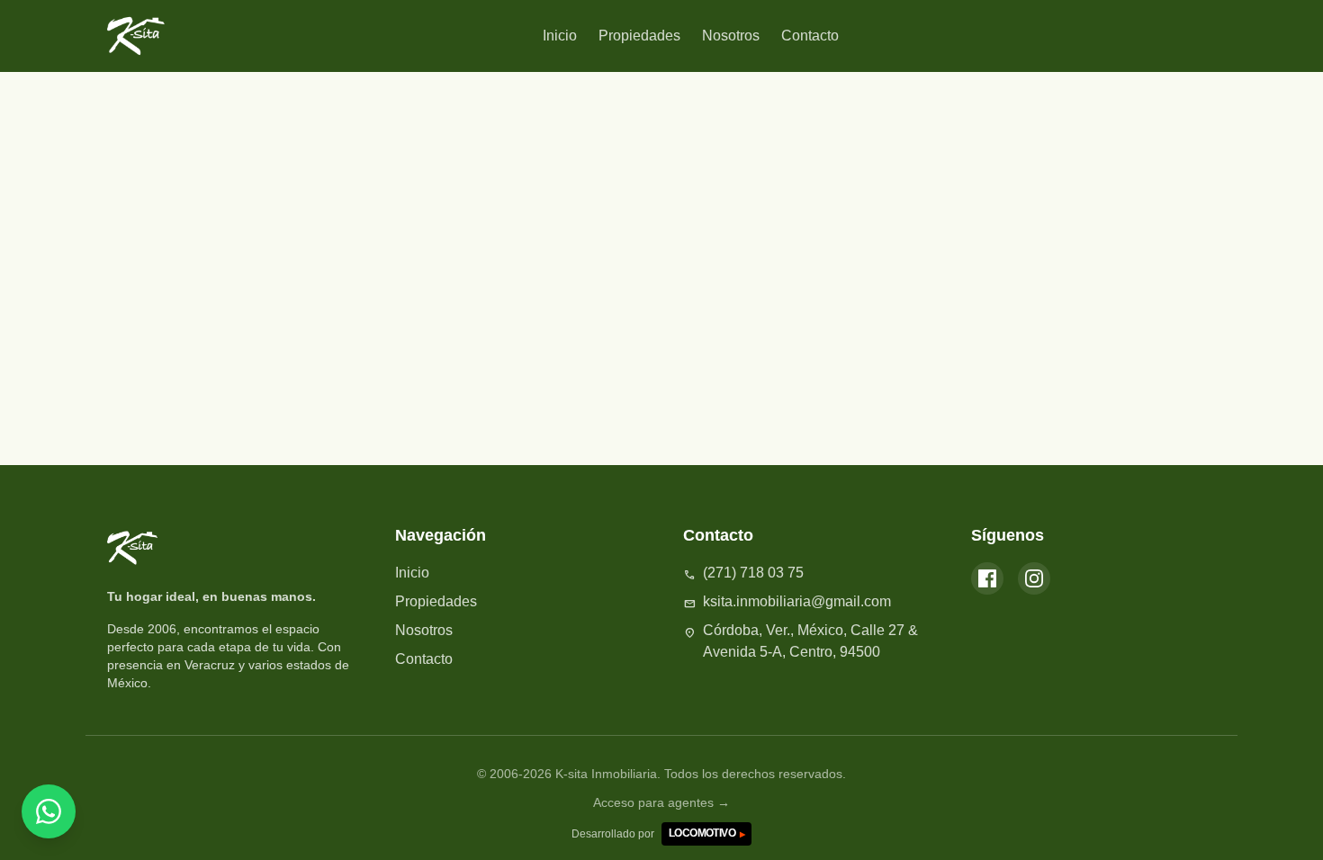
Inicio (560, 35)
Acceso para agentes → (661, 802)
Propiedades (639, 35)
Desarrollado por (658, 833)
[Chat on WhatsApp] (49, 811)
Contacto (810, 35)
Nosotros (731, 35)
